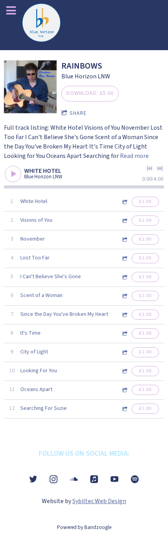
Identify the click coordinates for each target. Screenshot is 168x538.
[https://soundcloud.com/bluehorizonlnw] (74, 479)
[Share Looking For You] (124, 371)
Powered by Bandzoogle (84, 527)
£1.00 (145, 201)
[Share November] (124, 240)
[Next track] (159, 168)
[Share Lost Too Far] (124, 258)
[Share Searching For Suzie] (124, 409)
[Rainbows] (30, 86)
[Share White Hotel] (124, 202)
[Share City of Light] (124, 352)
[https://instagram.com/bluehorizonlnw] (53, 479)
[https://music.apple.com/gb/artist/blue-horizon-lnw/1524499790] (94, 479)
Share (78, 113)
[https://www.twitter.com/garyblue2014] (33, 479)
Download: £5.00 (90, 93)
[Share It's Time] (124, 334)
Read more (134, 156)
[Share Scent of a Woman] (124, 296)
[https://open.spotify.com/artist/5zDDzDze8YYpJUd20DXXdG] (135, 479)
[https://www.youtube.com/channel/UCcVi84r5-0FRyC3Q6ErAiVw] (114, 479)
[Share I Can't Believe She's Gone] (124, 277)
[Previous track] (149, 168)
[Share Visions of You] (124, 221)
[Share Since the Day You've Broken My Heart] (124, 315)
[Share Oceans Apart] (124, 390)
